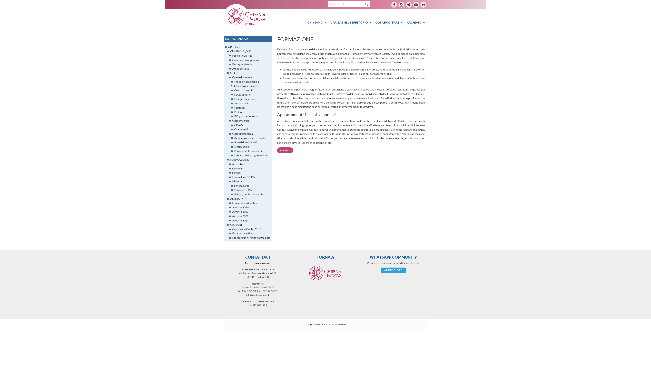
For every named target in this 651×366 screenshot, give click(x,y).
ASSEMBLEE (285, 150)
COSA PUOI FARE (387, 22)
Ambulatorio (241, 103)
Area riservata (240, 68)
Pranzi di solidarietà (245, 142)
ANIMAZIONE (239, 198)
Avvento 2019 (240, 207)
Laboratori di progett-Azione (251, 155)
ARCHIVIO (414, 22)
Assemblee (238, 164)
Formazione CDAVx (243, 177)
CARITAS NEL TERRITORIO (349, 22)
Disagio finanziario (245, 98)
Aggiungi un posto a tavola (249, 137)
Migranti (239, 107)
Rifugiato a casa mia (246, 116)
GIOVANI (236, 224)
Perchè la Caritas (242, 55)
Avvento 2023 (240, 220)
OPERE (234, 72)
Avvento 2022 (240, 216)
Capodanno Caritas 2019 (246, 229)
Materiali (237, 181)
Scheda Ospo (242, 185)
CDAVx (238, 125)
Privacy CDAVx (243, 189)
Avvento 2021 (240, 211)
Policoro (239, 112)
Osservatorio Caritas (244, 203)
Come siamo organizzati (246, 60)
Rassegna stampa (242, 64)
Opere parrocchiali (243, 133)
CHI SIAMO (315, 22)
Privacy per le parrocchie (248, 150)
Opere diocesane (242, 77)
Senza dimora (242, 94)
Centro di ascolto (244, 90)
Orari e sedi (241, 129)
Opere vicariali (240, 120)
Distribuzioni (242, 146)
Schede (236, 172)
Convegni (237, 168)
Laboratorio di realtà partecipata (251, 237)
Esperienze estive (242, 233)
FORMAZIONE (239, 159)
